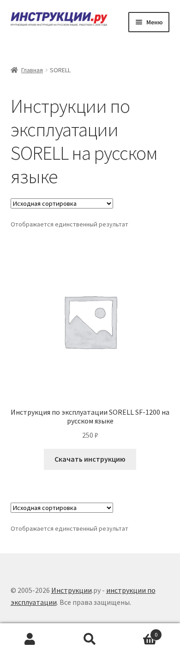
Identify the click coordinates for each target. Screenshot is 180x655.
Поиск (90, 639)
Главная (32, 70)
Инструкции (71, 590)
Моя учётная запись (30, 639)
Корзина (138, 631)
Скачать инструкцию (90, 459)
